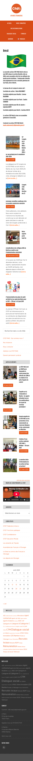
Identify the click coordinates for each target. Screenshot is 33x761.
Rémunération (10, 646)
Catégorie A (7, 623)
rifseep (20, 643)
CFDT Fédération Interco (11, 526)
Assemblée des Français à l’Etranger (14, 547)
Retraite (12, 643)
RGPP (17, 643)
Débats (7, 633)
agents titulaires (8, 621)
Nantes (16, 636)
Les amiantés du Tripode (11, 543)
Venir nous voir (6, 736)
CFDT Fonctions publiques (11, 530)
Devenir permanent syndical (12, 355)
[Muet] (24, 500)
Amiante (16, 621)
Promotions (15, 639)
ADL (4, 615)
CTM (8, 630)
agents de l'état (16, 618)
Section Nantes (19, 649)
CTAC (4, 630)
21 (20, 589)
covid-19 (21, 626)
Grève (26, 633)
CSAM (25, 626)
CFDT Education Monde (10, 539)
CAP (23, 621)
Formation (17, 633)
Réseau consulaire (24, 694)
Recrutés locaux (9, 691)
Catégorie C (25, 624)
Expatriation (12, 633)
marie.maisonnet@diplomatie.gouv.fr (13, 125)
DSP (4, 633)
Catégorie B (15, 624)
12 (12, 584)
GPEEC (22, 633)
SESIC (25, 649)
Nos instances (7, 342)
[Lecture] (5, 500)
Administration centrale (11, 615)
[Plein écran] (27, 500)
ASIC (19, 621)
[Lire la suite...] (12, 178)
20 (16, 589)
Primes (10, 639)
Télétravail (16, 652)
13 (16, 584)
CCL (4, 626)
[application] (16, 494)
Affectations (20, 615)
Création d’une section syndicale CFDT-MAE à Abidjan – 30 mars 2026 (24, 443)
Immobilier (6, 636)
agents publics (24, 618)
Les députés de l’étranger (11, 558)
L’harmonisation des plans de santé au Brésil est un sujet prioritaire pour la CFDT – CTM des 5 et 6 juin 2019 (16, 299)
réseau (20, 646)
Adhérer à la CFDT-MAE (10, 351)
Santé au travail (12, 649)
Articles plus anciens (23, 480)
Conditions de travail (10, 626)
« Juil (4, 604)
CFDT (16, 8)
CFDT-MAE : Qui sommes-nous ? (13, 338)
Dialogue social (20, 629)
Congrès (17, 626)
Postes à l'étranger (13, 687)
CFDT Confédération (9, 534)
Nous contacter (8, 347)
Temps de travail (8, 652)
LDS (12, 636)
